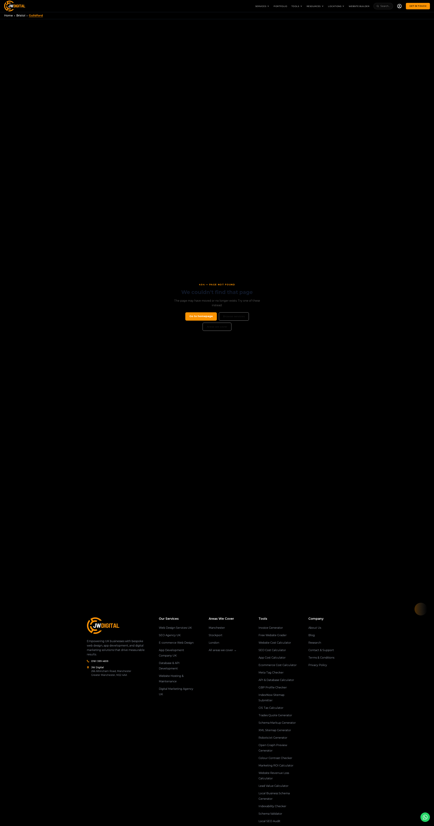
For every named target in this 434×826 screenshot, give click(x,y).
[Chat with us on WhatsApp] (425, 817)
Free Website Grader (273, 635)
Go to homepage (201, 316)
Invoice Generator (271, 627)
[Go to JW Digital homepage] (15, 6)
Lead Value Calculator (274, 785)
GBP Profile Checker (273, 687)
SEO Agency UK (170, 635)
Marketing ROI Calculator (276, 765)
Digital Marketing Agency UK (176, 691)
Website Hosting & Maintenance (171, 678)
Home (8, 15)
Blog (311, 635)
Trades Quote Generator (275, 715)
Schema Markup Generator (277, 722)
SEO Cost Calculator (272, 650)
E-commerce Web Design (176, 642)
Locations (334, 6)
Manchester (217, 627)
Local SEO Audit (269, 821)
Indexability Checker (272, 806)
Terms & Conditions (321, 657)
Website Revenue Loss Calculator (274, 775)
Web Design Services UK (175, 627)
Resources (314, 6)
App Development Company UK (171, 653)
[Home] (117, 625)
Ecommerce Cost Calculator (278, 665)
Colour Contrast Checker (275, 758)
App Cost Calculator (272, 657)
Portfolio (280, 6)
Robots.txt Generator (273, 737)
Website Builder (359, 6)
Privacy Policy (317, 665)
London (214, 642)
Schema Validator (270, 813)
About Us (314, 627)
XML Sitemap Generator (275, 730)
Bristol (20, 15)
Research (314, 642)
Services (260, 6)
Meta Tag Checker (271, 672)
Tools (295, 6)
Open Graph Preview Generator (273, 748)
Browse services (234, 316)
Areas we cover (217, 326)
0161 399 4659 (99, 661)
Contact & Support (321, 650)
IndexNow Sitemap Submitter (271, 697)
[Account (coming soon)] (399, 6)
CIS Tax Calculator (271, 707)
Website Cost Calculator (275, 642)
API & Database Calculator (276, 680)
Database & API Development (169, 665)
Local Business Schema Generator (274, 796)
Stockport (215, 635)
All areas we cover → (222, 650)
